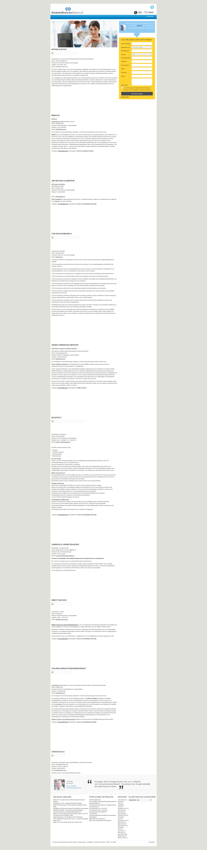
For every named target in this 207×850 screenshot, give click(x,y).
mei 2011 (120, 832)
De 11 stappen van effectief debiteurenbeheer (103, 801)
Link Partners (93, 813)
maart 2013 (121, 813)
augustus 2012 (122, 820)
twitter (152, 7)
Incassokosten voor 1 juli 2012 (98, 810)
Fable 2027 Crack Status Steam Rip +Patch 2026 (67, 822)
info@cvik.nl (59, 257)
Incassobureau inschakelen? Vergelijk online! (102, 805)
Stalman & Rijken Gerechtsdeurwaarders (63, 719)
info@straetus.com (60, 770)
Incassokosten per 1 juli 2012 (98, 808)
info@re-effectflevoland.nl (63, 442)
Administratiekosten (95, 800)
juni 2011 (121, 831)
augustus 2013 (122, 808)
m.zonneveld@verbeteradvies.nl (65, 556)
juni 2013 (121, 810)
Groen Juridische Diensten (69, 348)
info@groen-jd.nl (56, 348)
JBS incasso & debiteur (58, 184)
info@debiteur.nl (60, 196)
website (57, 201)
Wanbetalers (93, 817)
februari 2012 (122, 825)
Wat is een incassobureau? (97, 819)
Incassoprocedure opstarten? (98, 812)
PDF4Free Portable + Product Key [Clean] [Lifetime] (68, 810)
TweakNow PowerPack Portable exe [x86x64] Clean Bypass (71, 808)
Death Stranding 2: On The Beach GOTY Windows (67, 817)
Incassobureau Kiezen (74, 9)
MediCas (54, 119)
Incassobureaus (94, 806)
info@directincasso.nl (62, 619)
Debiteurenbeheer (94, 803)
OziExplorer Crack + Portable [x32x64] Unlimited (67, 803)
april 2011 (121, 834)
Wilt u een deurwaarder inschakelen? (100, 820)
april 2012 (121, 822)
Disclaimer (150, 16)
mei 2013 (120, 812)
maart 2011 (121, 836)
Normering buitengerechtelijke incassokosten (102, 815)
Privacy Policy (125, 97)
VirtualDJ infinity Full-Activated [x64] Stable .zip (67, 812)
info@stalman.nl (56, 685)
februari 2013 (122, 815)
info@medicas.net (57, 121)
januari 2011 (121, 837)
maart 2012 (121, 824)
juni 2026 (121, 800)
